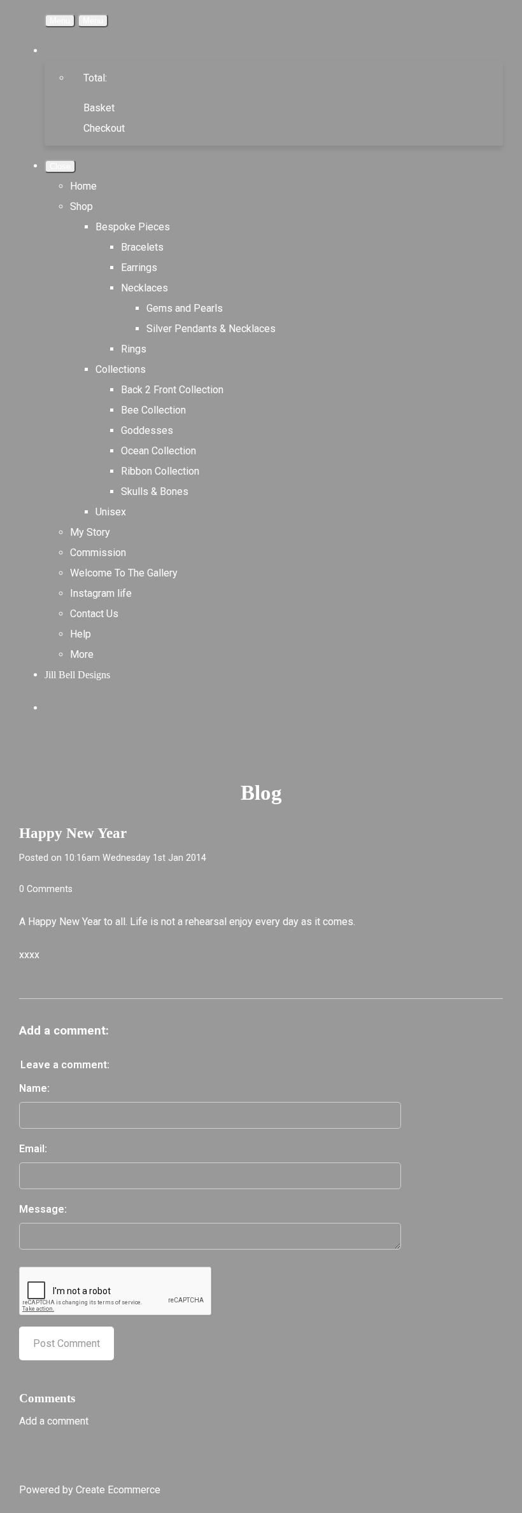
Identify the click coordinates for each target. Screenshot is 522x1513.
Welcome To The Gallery (124, 573)
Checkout (104, 128)
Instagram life (101, 593)
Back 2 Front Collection (172, 390)
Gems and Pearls (184, 308)
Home (83, 186)
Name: (34, 1088)
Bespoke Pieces (132, 227)
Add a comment (53, 1421)
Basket (99, 108)
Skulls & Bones (154, 491)
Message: (43, 1209)
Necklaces (144, 288)
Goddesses (147, 430)
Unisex (110, 512)
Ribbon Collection (160, 471)
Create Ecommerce (118, 1490)
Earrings (139, 267)
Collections (120, 369)
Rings (133, 349)
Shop (81, 206)
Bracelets (142, 247)
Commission (98, 553)
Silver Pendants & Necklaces (211, 329)
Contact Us (94, 614)
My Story (90, 532)
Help (80, 634)
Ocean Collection (158, 451)
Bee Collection (153, 410)
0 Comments (46, 889)
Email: (33, 1149)
